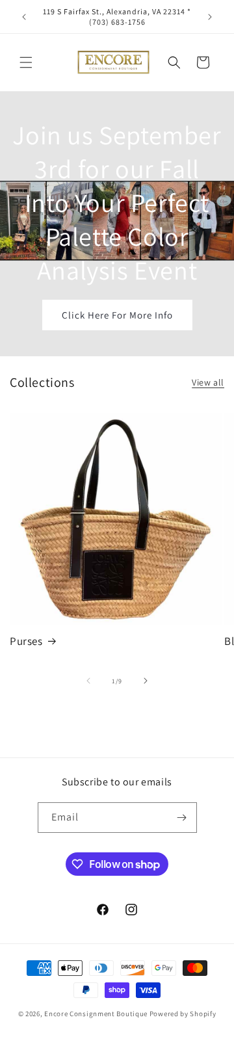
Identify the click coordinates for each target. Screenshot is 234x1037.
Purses (26, 641)
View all (208, 382)
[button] (26, 62)
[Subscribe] (182, 817)
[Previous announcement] (24, 17)
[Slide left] (88, 680)
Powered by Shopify (183, 1013)
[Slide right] (145, 680)
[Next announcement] (210, 17)
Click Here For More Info (117, 314)
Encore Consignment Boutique (96, 1013)
